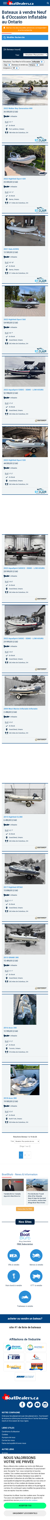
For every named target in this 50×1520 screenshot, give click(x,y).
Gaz (6, 65)
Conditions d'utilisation (11, 1432)
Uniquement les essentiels (25, 1513)
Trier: (18, 55)
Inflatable (36, 62)
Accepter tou (25, 1506)
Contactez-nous (8, 1440)
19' (14, 68)
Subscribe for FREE (25, 1209)
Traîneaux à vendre (25, 1306)
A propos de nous (8, 1437)
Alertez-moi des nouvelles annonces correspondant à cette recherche (26, 29)
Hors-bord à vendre (13, 1285)
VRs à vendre (13, 1265)
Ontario (32, 65)
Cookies (5, 1434)
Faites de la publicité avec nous (14, 1443)
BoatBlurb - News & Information (20, 1174)
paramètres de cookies (28, 1500)
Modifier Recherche (15, 37)
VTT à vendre (36, 1285)
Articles (5, 1453)
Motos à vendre (36, 1265)
